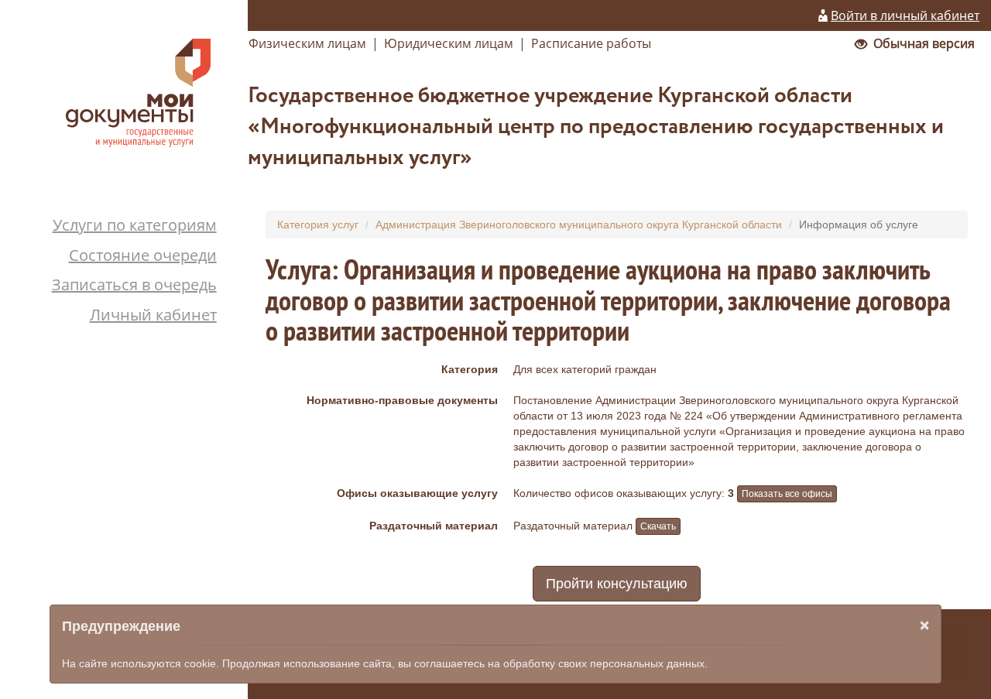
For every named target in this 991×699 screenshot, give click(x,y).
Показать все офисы (787, 493)
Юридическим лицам (448, 43)
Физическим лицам (307, 43)
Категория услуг (317, 224)
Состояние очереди (143, 255)
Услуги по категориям (135, 224)
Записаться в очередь (134, 284)
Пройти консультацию (617, 583)
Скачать (658, 526)
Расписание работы (591, 43)
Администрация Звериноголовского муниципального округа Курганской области (578, 224)
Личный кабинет (153, 314)
